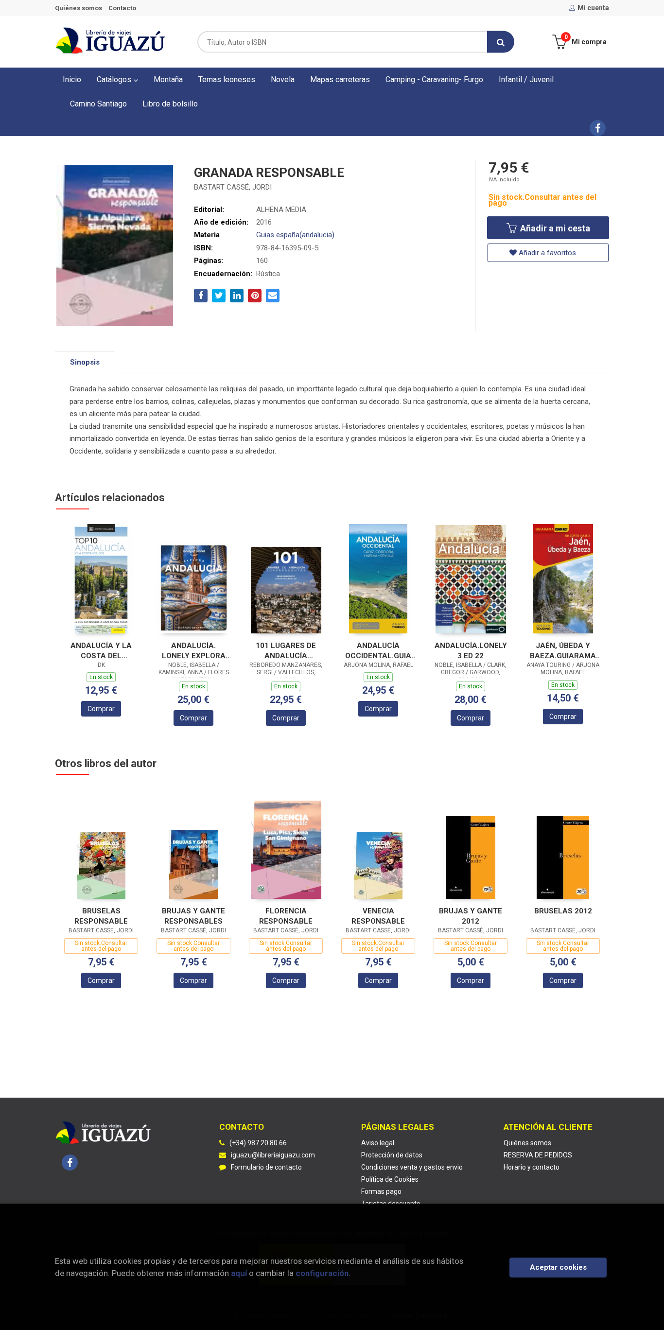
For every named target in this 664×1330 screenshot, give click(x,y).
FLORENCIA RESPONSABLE (286, 916)
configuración (322, 1273)
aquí (239, 1273)
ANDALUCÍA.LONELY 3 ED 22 (471, 650)
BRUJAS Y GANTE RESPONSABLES (193, 916)
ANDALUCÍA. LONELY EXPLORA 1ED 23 (194, 650)
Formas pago (381, 1191)
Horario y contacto (531, 1167)
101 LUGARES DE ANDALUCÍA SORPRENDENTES (285, 650)
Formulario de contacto (266, 1167)
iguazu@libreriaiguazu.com (273, 1155)
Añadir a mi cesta (554, 228)
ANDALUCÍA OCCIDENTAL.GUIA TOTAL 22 (378, 650)
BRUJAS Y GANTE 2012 (470, 916)
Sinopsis (85, 362)
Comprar (101, 709)
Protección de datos (391, 1155)
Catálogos (115, 79)
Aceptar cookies (558, 1267)
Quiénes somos (78, 8)
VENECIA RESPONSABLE (378, 916)
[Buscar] (500, 42)
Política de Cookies (390, 1179)
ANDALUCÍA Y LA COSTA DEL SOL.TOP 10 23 (101, 650)
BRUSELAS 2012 (563, 911)
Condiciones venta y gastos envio (412, 1167)
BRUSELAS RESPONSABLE (101, 916)
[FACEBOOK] (598, 128)
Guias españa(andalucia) (295, 234)
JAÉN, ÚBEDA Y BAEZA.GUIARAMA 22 (563, 650)
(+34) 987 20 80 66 (258, 1143)
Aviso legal (377, 1143)
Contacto (122, 8)
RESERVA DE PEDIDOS (538, 1155)
